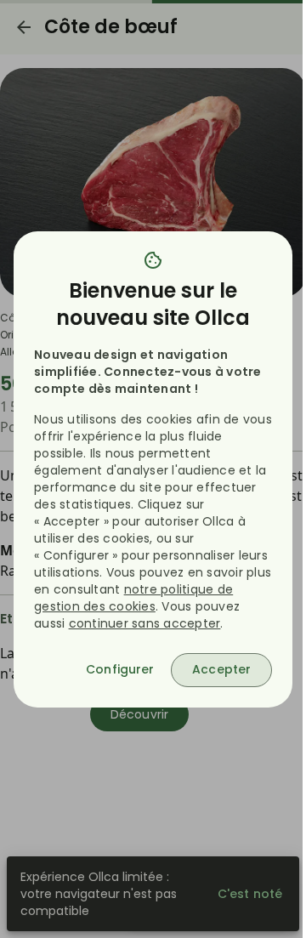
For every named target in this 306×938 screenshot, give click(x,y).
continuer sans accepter (145, 623)
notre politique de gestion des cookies (133, 598)
